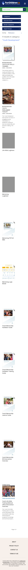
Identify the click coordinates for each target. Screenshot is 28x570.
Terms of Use (14, 553)
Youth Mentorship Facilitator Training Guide (8, 371)
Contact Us (14, 549)
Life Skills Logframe (8, 150)
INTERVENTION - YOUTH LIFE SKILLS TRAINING (8, 64)
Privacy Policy (14, 546)
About (14, 542)
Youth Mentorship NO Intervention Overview (7, 459)
